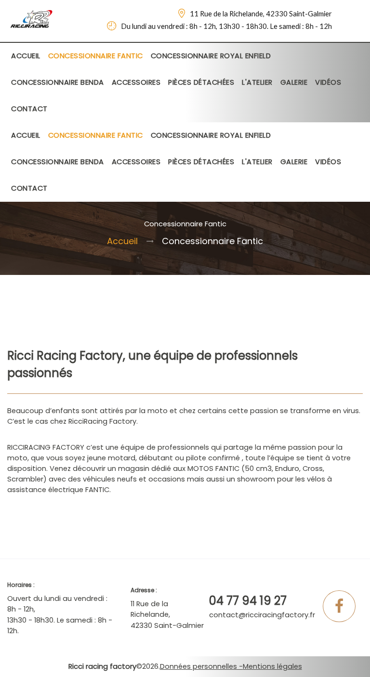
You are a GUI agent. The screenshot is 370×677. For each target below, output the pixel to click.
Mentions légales (272, 666)
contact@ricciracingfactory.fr (262, 615)
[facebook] (339, 609)
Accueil (122, 241)
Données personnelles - (201, 666)
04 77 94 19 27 (248, 601)
